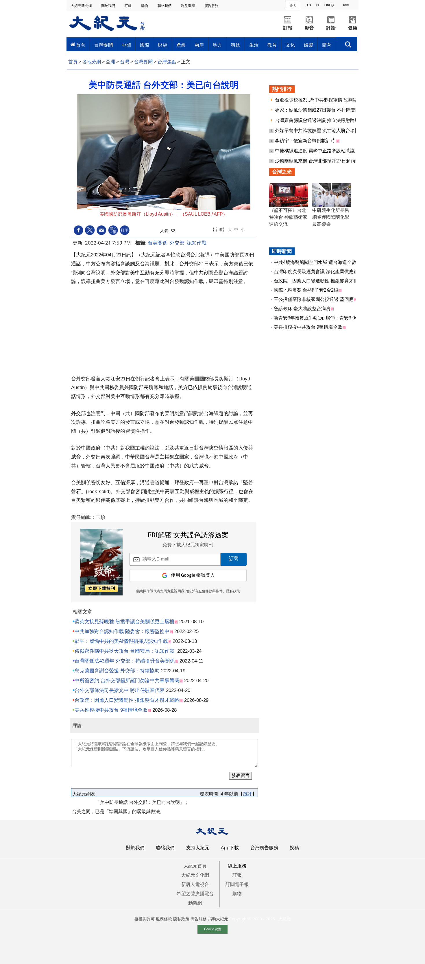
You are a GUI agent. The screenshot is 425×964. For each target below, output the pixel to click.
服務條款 (164, 919)
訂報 (128, 5)
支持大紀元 (197, 847)
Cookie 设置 (212, 928)
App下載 (230, 847)
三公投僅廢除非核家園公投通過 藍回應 (314, 299)
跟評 (247, 793)
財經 (162, 45)
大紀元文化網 (195, 875)
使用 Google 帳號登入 (193, 575)
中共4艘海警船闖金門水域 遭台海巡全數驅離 (319, 262)
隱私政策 (233, 591)
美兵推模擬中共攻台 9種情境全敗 (111, 710)
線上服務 (237, 866)
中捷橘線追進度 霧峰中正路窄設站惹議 (315, 150)
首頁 (80, 45)
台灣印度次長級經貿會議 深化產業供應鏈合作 (320, 271)
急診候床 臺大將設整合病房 (302, 308)
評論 (331, 27)
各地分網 (91, 61)
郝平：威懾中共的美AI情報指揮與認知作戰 (121, 641)
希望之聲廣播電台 (195, 893)
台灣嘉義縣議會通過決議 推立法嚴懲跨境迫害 (322, 120)
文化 (290, 45)
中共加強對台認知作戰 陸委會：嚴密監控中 (122, 631)
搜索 (348, 43)
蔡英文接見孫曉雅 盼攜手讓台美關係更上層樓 (124, 621)
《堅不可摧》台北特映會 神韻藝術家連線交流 (288, 217)
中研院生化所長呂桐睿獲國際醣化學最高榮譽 (330, 217)
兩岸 (199, 45)
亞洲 (110, 61)
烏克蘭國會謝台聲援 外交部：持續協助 (117, 670)
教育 (272, 45)
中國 (126, 45)
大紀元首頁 (195, 866)
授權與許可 (144, 919)
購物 (145, 5)
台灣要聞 (103, 45)
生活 (253, 45)
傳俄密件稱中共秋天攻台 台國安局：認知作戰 (124, 651)
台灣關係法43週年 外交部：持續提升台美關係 (125, 661)
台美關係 (157, 242)
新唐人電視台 (195, 884)
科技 (235, 45)
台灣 (124, 61)
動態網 (195, 903)
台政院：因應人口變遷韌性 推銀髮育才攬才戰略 (127, 700)
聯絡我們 (165, 5)
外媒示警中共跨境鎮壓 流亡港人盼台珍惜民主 (322, 130)
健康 (352, 27)
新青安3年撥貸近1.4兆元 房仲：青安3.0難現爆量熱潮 (328, 317)
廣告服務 (211, 5)
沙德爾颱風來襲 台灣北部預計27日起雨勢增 (320, 160)
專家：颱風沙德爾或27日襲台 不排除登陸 (318, 110)
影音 (309, 27)
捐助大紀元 (218, 919)
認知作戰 (196, 242)
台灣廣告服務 (264, 847)
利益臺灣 (188, 5)
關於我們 (108, 5)
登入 (292, 5)
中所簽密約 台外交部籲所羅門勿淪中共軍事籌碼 (127, 680)
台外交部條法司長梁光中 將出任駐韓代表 (120, 690)
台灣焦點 (167, 61)
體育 (326, 45)
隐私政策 (181, 919)
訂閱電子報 (237, 884)
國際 (144, 45)
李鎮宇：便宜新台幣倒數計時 (305, 140)
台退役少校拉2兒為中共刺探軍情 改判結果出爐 (323, 99)
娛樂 (308, 45)
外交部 (177, 242)
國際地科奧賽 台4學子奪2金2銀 (306, 290)
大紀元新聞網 (82, 5)
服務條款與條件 (210, 591)
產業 (181, 45)
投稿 (294, 847)
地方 (217, 45)
